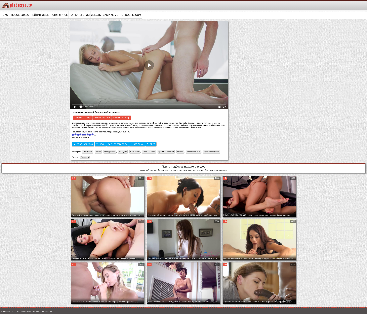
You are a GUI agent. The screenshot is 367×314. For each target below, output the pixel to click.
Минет (98, 152)
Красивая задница (211, 152)
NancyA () (85, 157)
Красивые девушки (166, 152)
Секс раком (134, 152)
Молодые (123, 152)
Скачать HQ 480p (102, 118)
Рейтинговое (40, 15)
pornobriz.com (130, 15)
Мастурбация (109, 152)
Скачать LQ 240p (83, 118)
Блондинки (87, 152)
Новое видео (20, 15)
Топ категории (79, 15)
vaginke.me (110, 15)
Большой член (149, 152)
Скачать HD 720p (121, 118)
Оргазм (180, 152)
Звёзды (96, 15)
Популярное (59, 15)
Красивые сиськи (194, 152)
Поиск (5, 15)
